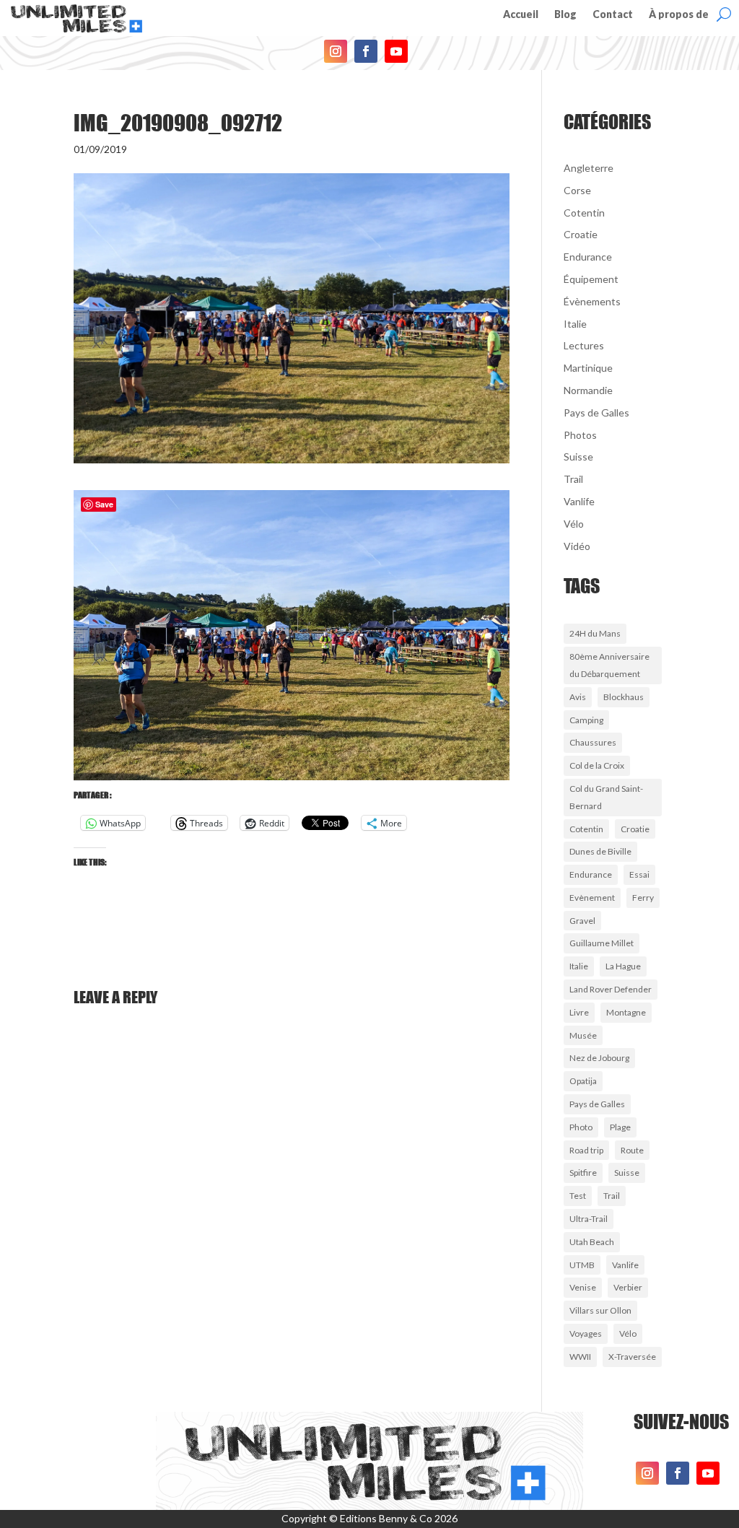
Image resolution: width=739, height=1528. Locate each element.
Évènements (592, 301)
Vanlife (579, 501)
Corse (577, 190)
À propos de (679, 14)
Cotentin (584, 212)
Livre (579, 1012)
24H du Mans (595, 633)
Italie (575, 324)
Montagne (626, 1012)
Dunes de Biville (600, 851)
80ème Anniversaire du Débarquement (609, 665)
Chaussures (592, 742)
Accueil (520, 14)
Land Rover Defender (610, 989)
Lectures (584, 345)
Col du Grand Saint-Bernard (606, 797)
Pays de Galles (596, 412)
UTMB (582, 1264)
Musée (583, 1035)
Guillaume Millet (601, 943)
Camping (586, 720)
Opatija (583, 1080)
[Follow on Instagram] (335, 51)
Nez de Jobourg (599, 1057)
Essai (639, 874)
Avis (577, 696)
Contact (612, 14)
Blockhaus (623, 696)
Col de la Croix (596, 765)
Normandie (588, 390)
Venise (582, 1287)
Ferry (643, 897)
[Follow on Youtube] (396, 51)
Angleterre (588, 168)
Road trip (586, 1150)
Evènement (592, 897)
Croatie (581, 234)
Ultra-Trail (588, 1218)
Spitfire (583, 1172)
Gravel (582, 920)
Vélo (574, 524)
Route (632, 1150)
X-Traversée (632, 1356)
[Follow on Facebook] (365, 51)
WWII (580, 1356)
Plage (620, 1127)
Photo (580, 1127)
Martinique (588, 368)
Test (577, 1195)
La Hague (623, 966)
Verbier (627, 1287)
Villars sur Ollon (600, 1310)
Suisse (578, 456)
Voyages (585, 1333)
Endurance (588, 256)
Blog (565, 14)
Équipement (591, 279)
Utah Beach (591, 1241)
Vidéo (577, 546)
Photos (580, 435)
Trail (573, 479)
